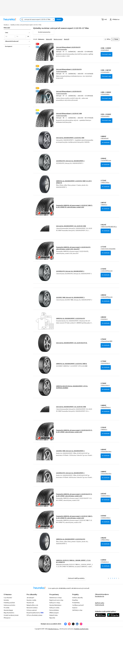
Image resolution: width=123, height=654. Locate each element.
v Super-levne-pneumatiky (108, 249)
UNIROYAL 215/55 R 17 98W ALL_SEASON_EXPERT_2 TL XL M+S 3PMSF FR (73, 561)
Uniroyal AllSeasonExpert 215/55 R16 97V (68, 47)
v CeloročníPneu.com (106, 271)
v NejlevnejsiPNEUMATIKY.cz (109, 227)
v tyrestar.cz (104, 319)
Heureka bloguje (8, 610)
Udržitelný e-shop (77, 610)
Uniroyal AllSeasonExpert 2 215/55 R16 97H (69, 69)
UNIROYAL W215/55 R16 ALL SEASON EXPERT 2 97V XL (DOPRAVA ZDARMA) (72, 387)
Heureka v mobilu (31, 600)
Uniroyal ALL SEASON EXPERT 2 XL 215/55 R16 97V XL (71, 343)
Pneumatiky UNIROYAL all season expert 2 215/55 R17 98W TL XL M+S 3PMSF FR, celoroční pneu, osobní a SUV (74, 206)
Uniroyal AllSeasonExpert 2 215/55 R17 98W (69, 113)
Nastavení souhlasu (32, 608)
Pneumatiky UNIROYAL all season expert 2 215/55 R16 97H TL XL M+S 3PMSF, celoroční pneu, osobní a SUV (74, 431)
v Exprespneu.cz (105, 363)
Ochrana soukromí (32, 610)
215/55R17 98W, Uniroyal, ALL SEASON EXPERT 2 (70, 297)
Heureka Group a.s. (53, 629)
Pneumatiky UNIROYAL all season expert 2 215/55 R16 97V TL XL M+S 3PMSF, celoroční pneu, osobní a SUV (74, 495)
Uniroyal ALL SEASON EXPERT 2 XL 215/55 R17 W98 (71, 226)
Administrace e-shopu (55, 598)
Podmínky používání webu (81, 629)
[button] (9, 36)
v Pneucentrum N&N (106, 341)
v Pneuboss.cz (105, 562)
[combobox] (37, 19)
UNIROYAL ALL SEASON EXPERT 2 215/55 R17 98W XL (71, 364)
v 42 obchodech (105, 116)
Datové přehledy (54, 610)
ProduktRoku (76, 603)
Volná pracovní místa (9, 605)
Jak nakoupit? (30, 598)
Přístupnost (7, 618)
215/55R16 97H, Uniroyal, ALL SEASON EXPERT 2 (70, 161)
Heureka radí (30, 603)
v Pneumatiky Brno (106, 451)
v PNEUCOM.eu (105, 182)
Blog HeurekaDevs (9, 613)
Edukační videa (53, 615)
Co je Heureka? (8, 598)
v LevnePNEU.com (106, 160)
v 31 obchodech (105, 72)
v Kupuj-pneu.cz (105, 385)
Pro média (6, 608)
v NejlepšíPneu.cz (106, 407)
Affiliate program (54, 613)
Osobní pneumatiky (61, 49)
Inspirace (74, 608)
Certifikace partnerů (78, 605)
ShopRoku (75, 600)
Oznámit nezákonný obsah (11, 615)
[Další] (118, 578)
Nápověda (52, 618)
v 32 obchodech (105, 94)
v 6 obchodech (105, 50)
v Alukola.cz (104, 205)
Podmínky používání (9, 603)
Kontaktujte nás (99, 596)
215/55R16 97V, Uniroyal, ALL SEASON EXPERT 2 (70, 271)
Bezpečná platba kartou (33, 613)
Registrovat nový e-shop (56, 600)
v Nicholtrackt (105, 138)
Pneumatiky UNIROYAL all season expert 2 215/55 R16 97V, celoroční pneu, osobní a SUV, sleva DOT (73, 248)
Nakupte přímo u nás (32, 605)
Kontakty (6, 600)
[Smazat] (53, 19)
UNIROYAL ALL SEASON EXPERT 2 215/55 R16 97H (70, 539)
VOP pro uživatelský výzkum (34, 615)
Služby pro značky (54, 608)
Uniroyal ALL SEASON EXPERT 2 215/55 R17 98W (70, 138)
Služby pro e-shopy (54, 603)
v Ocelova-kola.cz (105, 496)
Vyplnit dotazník (99, 605)
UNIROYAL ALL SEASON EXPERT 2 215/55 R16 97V (70, 318)
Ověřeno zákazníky (77, 598)
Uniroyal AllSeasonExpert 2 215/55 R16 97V (68, 91)
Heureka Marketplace (55, 605)
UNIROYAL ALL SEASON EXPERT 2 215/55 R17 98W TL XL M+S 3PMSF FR (74, 182)
